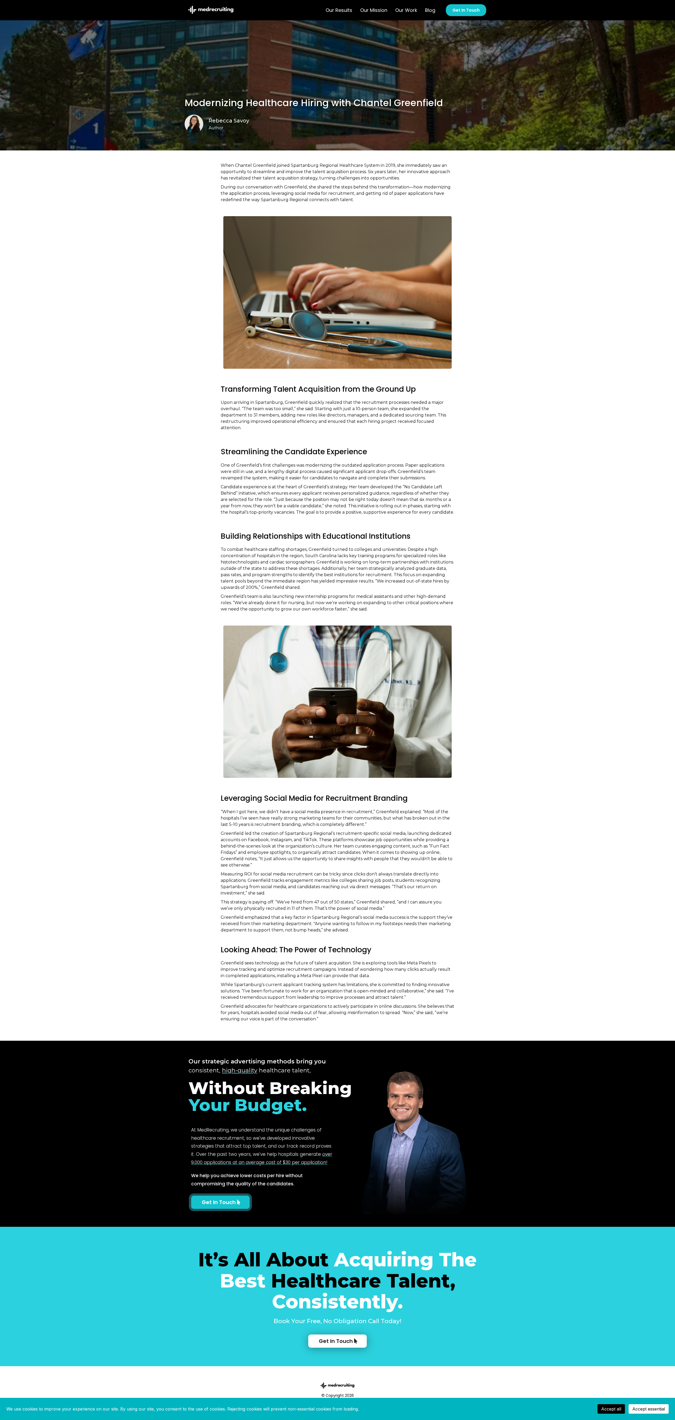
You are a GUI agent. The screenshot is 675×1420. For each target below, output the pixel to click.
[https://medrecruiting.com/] (211, 9)
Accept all (611, 1409)
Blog (430, 10)
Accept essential (648, 1409)
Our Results (339, 10)
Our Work (406, 10)
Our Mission (373, 10)
